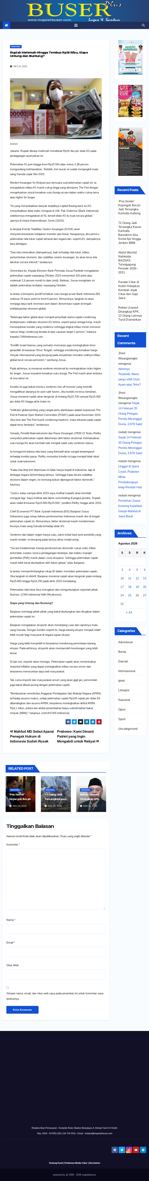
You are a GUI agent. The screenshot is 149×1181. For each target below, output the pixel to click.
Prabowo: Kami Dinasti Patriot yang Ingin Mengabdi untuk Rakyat (76, 736)
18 (129, 586)
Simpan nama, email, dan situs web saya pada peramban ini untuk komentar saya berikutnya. (54, 996)
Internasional (127, 671)
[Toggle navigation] (76, 25)
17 (122, 586)
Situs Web (12, 965)
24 (122, 595)
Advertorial (125, 642)
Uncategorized (128, 728)
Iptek (121, 680)
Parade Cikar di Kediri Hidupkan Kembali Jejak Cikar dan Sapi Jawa (129, 290)
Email (10, 942)
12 (137, 578)
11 (129, 578)
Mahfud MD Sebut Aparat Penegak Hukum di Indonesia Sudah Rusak (32, 736)
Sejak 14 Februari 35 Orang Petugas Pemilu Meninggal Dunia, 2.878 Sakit (130, 413)
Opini (121, 709)
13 (144, 578)
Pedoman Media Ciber (76, 1163)
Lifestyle (123, 690)
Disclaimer (94, 1163)
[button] (143, 25)
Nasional (16, 47)
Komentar (13, 844)
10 (122, 578)
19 (137, 586)
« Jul (129, 612)
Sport (121, 719)
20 (144, 586)
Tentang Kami (56, 1163)
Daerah (123, 661)
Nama (10, 919)
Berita (122, 651)
